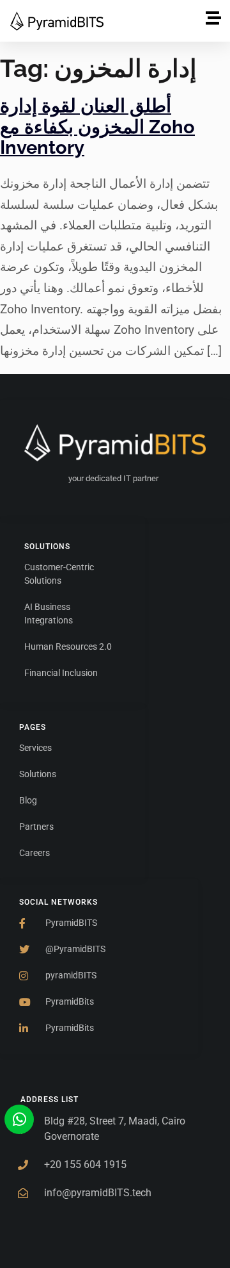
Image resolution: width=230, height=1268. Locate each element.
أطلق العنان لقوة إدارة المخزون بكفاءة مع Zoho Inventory (97, 126)
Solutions (47, 546)
